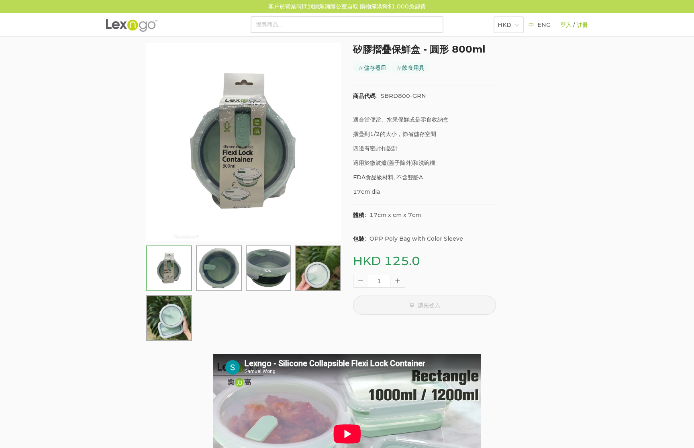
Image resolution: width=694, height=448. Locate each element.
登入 (566, 24)
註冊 (582, 24)
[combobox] (506, 23)
